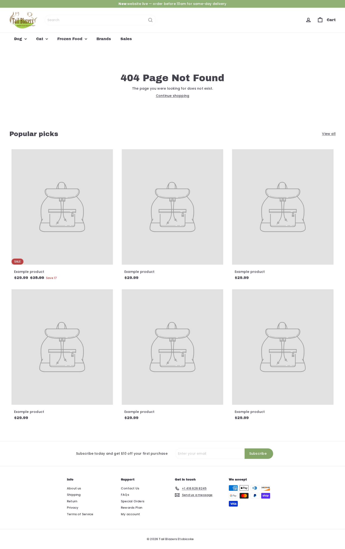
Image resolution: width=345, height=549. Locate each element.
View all (329, 133)
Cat (40, 39)
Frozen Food (70, 39)
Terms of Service (80, 514)
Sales (126, 39)
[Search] (150, 20)
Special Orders (132, 501)
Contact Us (130, 488)
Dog (18, 39)
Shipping (74, 494)
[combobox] (100, 20)
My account (130, 514)
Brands (103, 39)
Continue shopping (172, 95)
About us (74, 488)
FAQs (125, 494)
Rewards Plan (131, 507)
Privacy (72, 507)
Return (72, 501)
